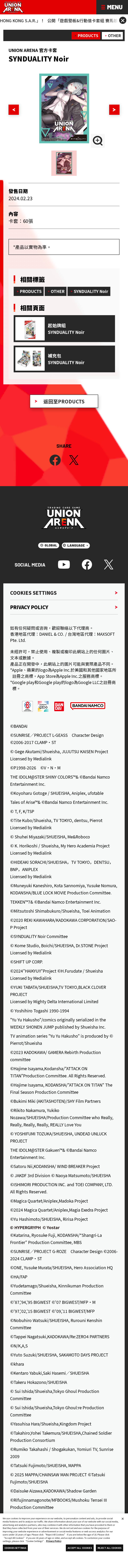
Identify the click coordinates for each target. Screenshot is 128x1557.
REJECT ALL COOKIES (109, 1547)
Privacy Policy (53, 1541)
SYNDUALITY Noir (91, 291)
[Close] (122, 1518)
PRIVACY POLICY (29, 607)
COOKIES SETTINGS (33, 592)
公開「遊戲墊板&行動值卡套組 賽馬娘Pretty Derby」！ (60, 20)
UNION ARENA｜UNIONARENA (13, 7)
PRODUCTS (88, 35)
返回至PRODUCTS (64, 401)
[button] (13, 110)
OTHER (114, 35)
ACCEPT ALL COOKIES (80, 1547)
